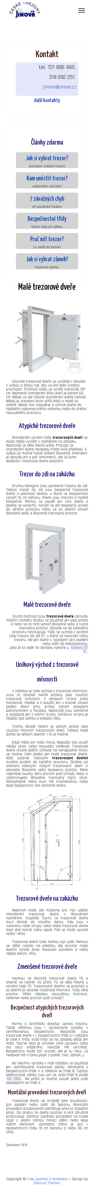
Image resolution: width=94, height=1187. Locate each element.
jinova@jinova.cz (59, 87)
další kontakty (47, 100)
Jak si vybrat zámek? (47, 260)
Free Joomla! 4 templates (47, 1179)
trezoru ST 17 (79, 649)
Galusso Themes (47, 1182)
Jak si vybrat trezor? (47, 159)
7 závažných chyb (47, 199)
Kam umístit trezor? (47, 179)
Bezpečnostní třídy (47, 219)
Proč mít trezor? (47, 239)
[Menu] (81, 10)
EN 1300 (14, 1078)
